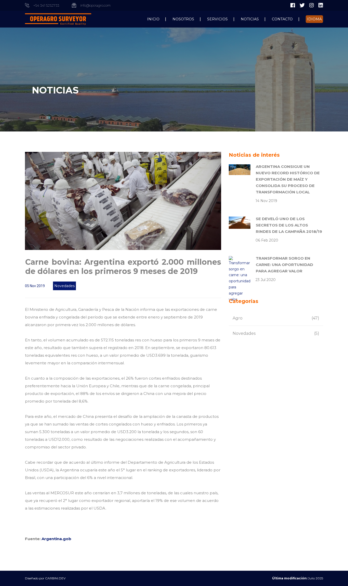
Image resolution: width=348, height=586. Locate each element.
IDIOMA (314, 19)
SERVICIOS (217, 19)
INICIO (153, 19)
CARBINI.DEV (55, 578)
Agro (276, 318)
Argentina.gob (56, 538)
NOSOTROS (183, 19)
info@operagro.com (95, 5)
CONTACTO (282, 19)
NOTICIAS (250, 19)
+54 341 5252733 (46, 5)
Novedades (64, 286)
